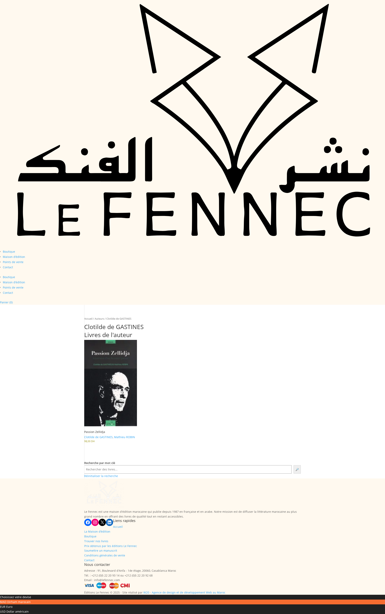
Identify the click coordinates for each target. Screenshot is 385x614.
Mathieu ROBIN (124, 437)
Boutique (9, 251)
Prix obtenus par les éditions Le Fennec (110, 546)
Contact (8, 267)
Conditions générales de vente (104, 555)
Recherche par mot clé (99, 463)
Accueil (88, 318)
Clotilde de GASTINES (98, 437)
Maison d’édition (14, 257)
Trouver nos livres (96, 541)
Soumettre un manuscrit (100, 550)
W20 (146, 592)
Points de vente (13, 262)
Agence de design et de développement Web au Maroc (188, 592)
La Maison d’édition (97, 531)
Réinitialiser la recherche (101, 476)
